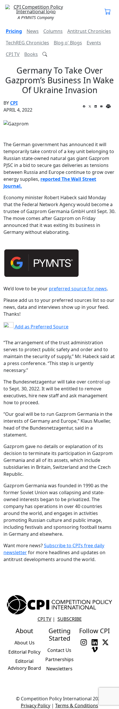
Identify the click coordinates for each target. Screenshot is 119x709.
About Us (24, 643)
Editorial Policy (24, 652)
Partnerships (59, 659)
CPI (14, 103)
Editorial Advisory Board (24, 664)
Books (31, 54)
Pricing (14, 31)
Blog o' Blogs (68, 43)
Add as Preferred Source (41, 327)
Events (94, 43)
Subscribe (69, 619)
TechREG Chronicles (27, 43)
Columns (53, 31)
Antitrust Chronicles (89, 31)
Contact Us (59, 650)
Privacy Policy (35, 705)
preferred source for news (78, 288)
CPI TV (13, 54)
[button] (108, 12)
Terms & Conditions (76, 705)
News (33, 31)
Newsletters (59, 668)
